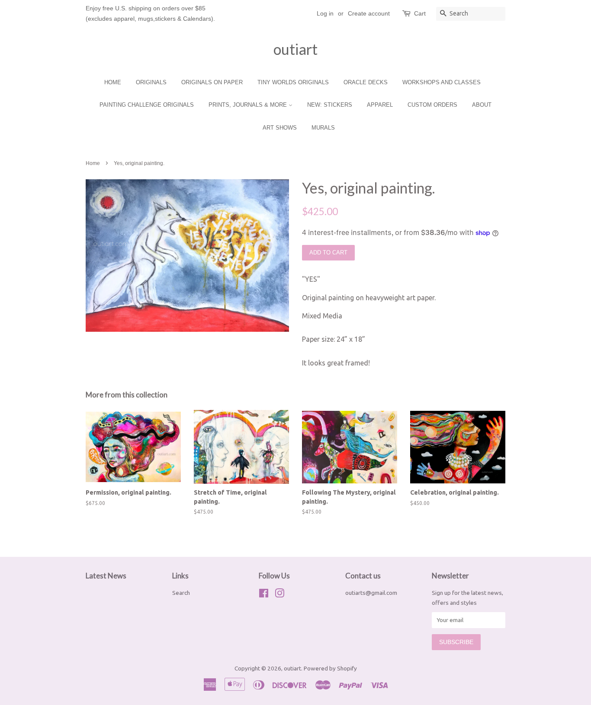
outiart (295, 49)
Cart (420, 13)
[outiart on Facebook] (264, 594)
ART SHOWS (280, 127)
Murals (323, 127)
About (481, 105)
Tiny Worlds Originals (293, 82)
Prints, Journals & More (249, 105)
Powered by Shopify (330, 668)
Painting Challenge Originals (147, 105)
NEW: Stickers (329, 105)
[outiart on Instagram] (279, 594)
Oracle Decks (366, 82)
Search (181, 592)
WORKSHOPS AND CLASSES (441, 82)
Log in (325, 13)
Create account (369, 13)
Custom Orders (432, 105)
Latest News (106, 575)
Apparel (380, 105)
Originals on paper (212, 82)
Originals (151, 82)
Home (112, 82)
